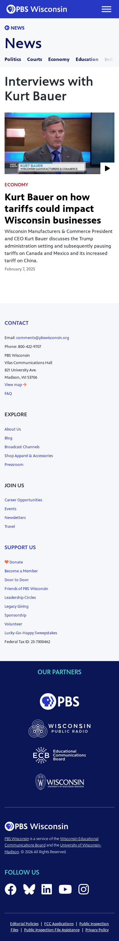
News (16, 28)
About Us (13, 429)
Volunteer (13, 624)
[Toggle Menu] (106, 9)
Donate (16, 562)
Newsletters (15, 517)
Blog (8, 438)
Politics (13, 59)
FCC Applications (59, 923)
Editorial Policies (24, 923)
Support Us (20, 547)
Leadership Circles (20, 597)
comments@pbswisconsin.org (42, 337)
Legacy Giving (16, 606)
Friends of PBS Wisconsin (26, 588)
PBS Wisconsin (17, 838)
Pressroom (14, 464)
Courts (34, 59)
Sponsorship (15, 615)
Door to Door (17, 580)
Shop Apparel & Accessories (29, 455)
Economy (59, 59)
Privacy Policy (97, 930)
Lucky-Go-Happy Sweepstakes (31, 633)
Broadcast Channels (22, 447)
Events (10, 508)
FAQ (8, 393)
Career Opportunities (23, 500)
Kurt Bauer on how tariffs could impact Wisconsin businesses (53, 208)
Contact (17, 323)
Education (87, 59)
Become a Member (21, 571)
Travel (10, 526)
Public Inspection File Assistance (52, 930)
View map (14, 384)
